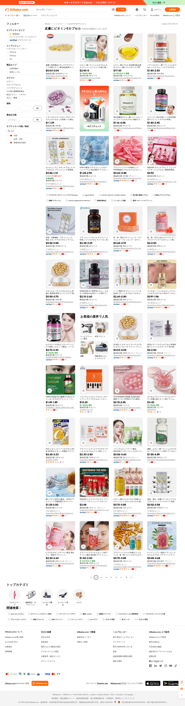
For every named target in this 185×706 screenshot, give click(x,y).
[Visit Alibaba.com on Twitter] (160, 665)
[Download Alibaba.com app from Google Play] (171, 683)
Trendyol (119, 695)
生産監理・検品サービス (50, 656)
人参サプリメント (57, 619)
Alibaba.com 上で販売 (157, 637)
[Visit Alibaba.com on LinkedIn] (155, 665)
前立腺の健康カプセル (140, 195)
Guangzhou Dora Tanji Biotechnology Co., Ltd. (60, 186)
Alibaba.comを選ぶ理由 (14, 637)
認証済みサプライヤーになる (160, 651)
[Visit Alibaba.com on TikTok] (175, 665)
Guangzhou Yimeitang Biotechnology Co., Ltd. (128, 460)
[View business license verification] (115, 702)
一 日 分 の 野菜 (142, 619)
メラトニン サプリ (76, 619)
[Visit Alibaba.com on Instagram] (165, 665)
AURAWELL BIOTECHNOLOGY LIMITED (60, 408)
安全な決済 (45, 637)
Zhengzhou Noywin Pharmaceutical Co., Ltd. (162, 252)
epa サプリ (94, 619)
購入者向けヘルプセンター (123, 637)
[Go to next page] (131, 577)
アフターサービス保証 (50, 651)
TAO (112, 695)
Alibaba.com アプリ (118, 683)
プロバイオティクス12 (18, 619)
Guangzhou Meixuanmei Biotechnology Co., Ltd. (162, 128)
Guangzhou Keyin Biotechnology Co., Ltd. (94, 182)
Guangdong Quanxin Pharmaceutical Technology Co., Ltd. (60, 302)
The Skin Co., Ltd (86, 410)
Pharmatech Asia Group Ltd (56, 76)
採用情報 (8, 651)
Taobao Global (102, 695)
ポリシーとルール (48, 661)
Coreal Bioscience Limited (90, 78)
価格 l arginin (87, 614)
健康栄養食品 (101, 200)
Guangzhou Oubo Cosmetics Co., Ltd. (161, 182)
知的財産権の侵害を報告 (122, 656)
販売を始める (154, 642)
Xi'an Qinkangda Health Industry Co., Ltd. (94, 252)
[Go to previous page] (91, 577)
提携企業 (152, 656)
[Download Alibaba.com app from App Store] (152, 683)
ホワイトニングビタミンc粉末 (41, 614)
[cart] (145, 10)
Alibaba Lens (10, 683)
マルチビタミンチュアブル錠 (155, 614)
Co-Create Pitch (11, 642)
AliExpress (57, 695)
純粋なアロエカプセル (162, 195)
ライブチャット (119, 642)
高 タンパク (126, 619)
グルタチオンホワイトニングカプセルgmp (63, 195)
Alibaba (47, 24)
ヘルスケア (58, 24)
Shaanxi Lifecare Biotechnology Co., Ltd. (128, 78)
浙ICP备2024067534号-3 (157, 702)
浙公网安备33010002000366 (133, 702)
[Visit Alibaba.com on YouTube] (170, 665)
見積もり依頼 (82, 642)
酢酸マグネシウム (55, 200)
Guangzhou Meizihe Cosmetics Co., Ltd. (94, 460)
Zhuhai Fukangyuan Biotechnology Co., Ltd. (128, 408)
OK (37, 108)
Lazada (92, 695)
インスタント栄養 (120, 200)
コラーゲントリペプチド (67, 614)
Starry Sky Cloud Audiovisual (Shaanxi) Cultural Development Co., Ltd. (128, 128)
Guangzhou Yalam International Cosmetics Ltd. (128, 178)
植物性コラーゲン (105, 614)
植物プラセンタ (38, 619)
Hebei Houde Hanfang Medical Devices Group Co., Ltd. (60, 128)
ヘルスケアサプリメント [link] (76, 24)
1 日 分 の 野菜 (110, 619)
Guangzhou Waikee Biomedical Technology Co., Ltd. (94, 305)
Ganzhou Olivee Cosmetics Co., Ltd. (127, 248)
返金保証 (44, 642)
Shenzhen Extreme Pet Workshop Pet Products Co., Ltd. (128, 302)
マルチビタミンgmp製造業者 (128, 614)
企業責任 (8, 647)
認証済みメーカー (84, 637)
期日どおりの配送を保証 (50, 647)
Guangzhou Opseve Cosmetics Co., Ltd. (60, 252)
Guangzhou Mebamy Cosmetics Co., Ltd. (162, 355)
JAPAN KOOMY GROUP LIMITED (58, 357)
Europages (129, 695)
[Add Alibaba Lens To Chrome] (40, 683)
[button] (113, 9)
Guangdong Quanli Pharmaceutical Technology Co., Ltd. (128, 355)
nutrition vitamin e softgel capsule (113, 195)
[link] (181, 682)
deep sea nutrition (17, 614)
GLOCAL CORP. (52, 460)
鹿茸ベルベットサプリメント (143, 200)
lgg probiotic (89, 195)
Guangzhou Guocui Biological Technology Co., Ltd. (162, 305)
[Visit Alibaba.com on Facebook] (150, 665)
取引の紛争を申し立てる (122, 647)
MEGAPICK (151, 410)
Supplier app (102, 683)
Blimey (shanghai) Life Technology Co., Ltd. (162, 76)
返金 (115, 651)
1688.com (66, 695)
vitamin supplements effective (79, 200)
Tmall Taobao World (80, 695)
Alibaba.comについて (13, 632)
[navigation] (24, 301)
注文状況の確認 (155, 647)
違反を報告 (117, 661)
